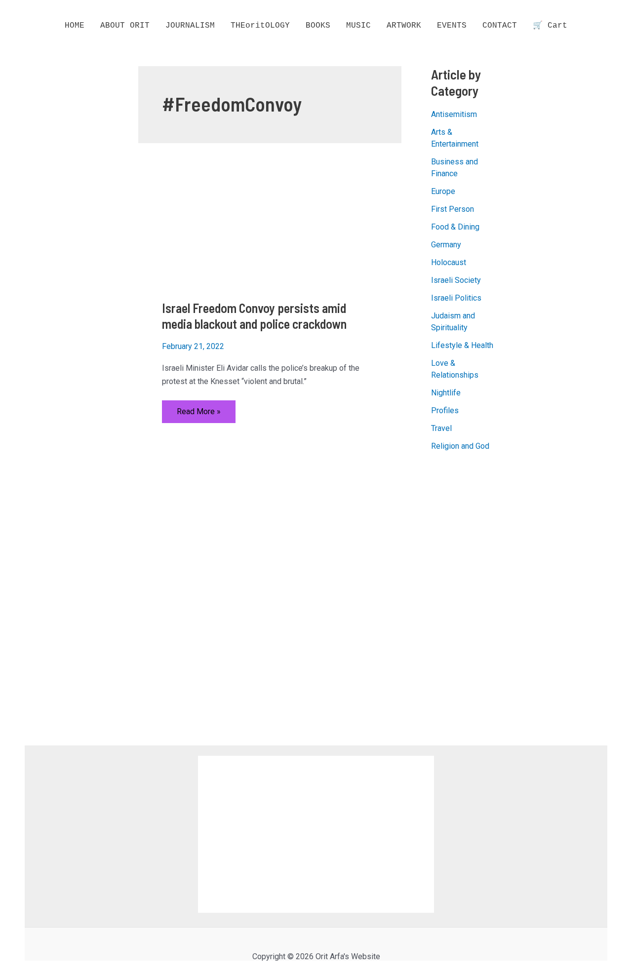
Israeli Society (456, 280)
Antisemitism (454, 114)
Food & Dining (455, 227)
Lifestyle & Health (462, 345)
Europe (443, 191)
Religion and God (460, 446)
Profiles (445, 410)
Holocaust (448, 262)
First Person (452, 209)
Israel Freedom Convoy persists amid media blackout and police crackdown (254, 315)
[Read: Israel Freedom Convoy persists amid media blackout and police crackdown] (270, 227)
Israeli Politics (456, 298)
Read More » (198, 414)
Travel (441, 428)
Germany (446, 244)
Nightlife (446, 392)
